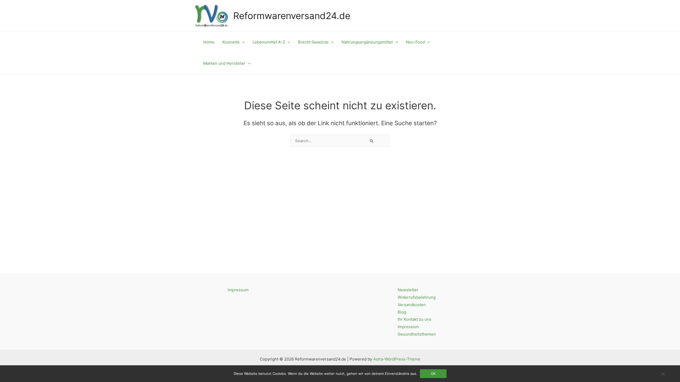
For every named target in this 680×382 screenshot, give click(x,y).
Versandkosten (412, 304)
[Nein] (662, 373)
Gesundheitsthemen (417, 334)
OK (433, 373)
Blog (402, 312)
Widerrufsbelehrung (417, 297)
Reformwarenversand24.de (291, 15)
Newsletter (408, 289)
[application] (242, 42)
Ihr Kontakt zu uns (414, 319)
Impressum (238, 289)
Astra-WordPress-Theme (396, 359)
